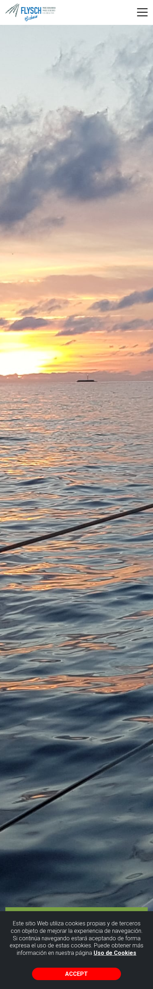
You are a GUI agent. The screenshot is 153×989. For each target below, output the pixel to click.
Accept (76, 974)
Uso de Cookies (115, 953)
